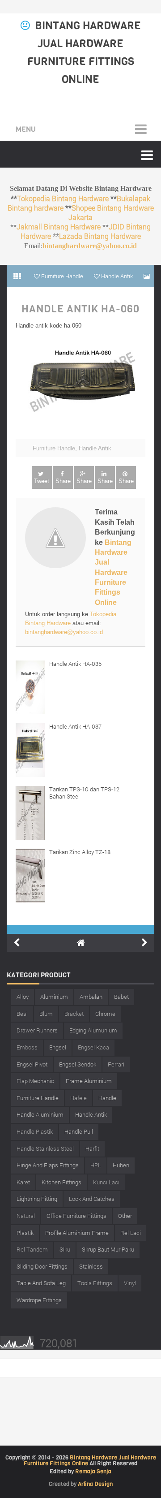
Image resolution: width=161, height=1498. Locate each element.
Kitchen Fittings (61, 1182)
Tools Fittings (94, 1283)
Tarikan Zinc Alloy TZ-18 (79, 852)
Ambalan (91, 997)
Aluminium (54, 997)
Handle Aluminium (40, 1114)
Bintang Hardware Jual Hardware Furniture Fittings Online (113, 572)
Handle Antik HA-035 (75, 664)
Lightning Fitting (37, 1199)
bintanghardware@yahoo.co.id (89, 246)
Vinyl (130, 1283)
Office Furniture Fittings (76, 1216)
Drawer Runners (37, 1030)
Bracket (74, 1014)
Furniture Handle (54, 448)
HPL (95, 1165)
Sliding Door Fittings (42, 1266)
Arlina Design (95, 1484)
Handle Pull (78, 1131)
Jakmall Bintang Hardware (59, 226)
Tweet (41, 481)
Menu (26, 129)
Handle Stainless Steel (45, 1148)
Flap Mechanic (35, 1081)
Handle (107, 1098)
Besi (22, 1014)
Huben (121, 1165)
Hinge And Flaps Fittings (48, 1165)
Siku (64, 1249)
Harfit (92, 1148)
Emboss (27, 1047)
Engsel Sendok (77, 1064)
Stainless (91, 1266)
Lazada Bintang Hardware (100, 236)
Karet (23, 1182)
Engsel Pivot (32, 1064)
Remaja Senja (93, 1471)
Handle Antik (95, 448)
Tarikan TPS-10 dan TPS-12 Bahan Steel (84, 792)
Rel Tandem (32, 1249)
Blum (46, 1014)
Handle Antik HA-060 (80, 309)
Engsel (57, 1047)
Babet (121, 997)
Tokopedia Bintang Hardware (63, 198)
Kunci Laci (106, 1182)
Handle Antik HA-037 (75, 726)
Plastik (25, 1233)
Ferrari (116, 1064)
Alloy (23, 997)
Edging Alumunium (93, 1030)
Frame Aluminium (89, 1081)
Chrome (105, 1014)
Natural (26, 1216)
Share (63, 481)
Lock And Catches (91, 1199)
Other (125, 1216)
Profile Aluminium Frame (77, 1233)
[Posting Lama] (144, 943)
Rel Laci (130, 1233)
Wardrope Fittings (39, 1300)
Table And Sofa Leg (41, 1283)
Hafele (78, 1098)
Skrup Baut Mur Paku (108, 1249)
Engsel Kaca (93, 1047)
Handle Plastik (35, 1131)
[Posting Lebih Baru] (16, 943)
